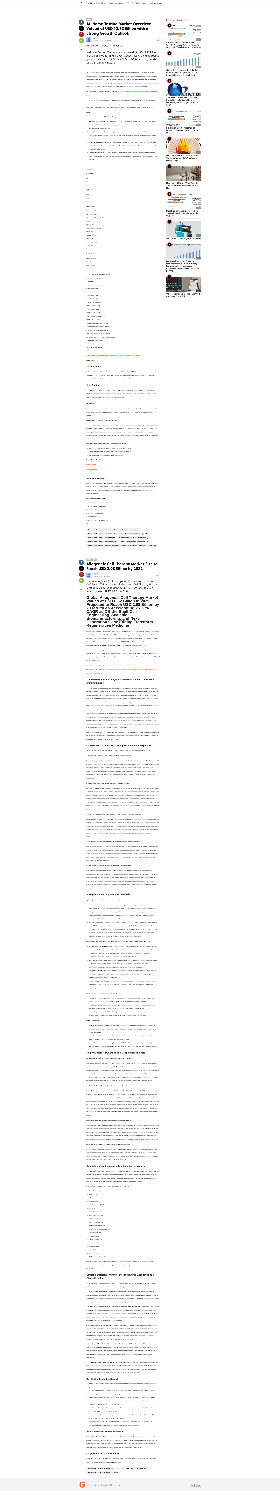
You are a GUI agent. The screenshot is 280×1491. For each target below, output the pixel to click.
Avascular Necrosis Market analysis (102, 542)
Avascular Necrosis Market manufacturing (139, 545)
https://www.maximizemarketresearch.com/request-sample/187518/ (121, 665)
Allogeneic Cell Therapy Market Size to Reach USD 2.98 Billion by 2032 (122, 566)
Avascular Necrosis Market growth (134, 534)
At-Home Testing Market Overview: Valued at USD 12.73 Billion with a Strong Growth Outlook (118, 28)
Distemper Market (91, 464)
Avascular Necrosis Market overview (103, 545)
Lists (94, 559)
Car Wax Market (90, 473)
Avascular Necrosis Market (99, 530)
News (89, 19)
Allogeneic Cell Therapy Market (100, 1468)
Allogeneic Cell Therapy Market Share (103, 1472)
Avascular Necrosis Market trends (102, 534)
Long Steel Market (91, 469)
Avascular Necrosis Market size (126, 530)
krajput (95, 574)
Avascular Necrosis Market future (134, 542)
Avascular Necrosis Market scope (101, 538)
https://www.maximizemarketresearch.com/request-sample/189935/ (137, 91)
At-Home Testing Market (96, 72)
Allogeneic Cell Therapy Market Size (132, 1468)
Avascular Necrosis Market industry (133, 538)
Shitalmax (96, 38)
